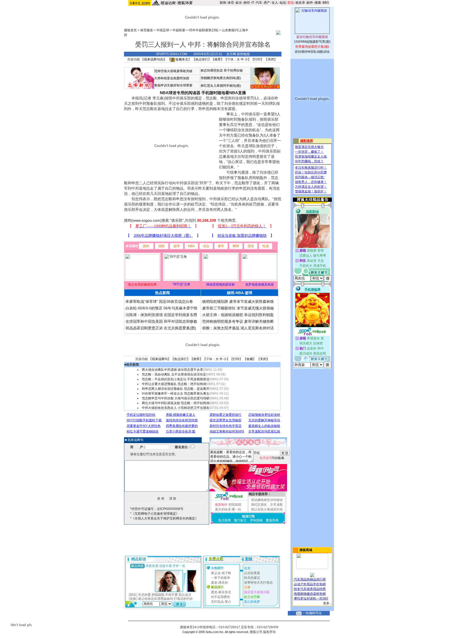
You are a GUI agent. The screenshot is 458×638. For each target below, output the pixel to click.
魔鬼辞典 (272, 520)
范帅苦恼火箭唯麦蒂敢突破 (173, 71)
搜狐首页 (130, 30)
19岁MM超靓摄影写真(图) (312, 41)
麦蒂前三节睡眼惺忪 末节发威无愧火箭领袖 (238, 308)
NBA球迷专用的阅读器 (180, 92)
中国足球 (162, 30)
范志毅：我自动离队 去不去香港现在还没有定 (174, 374)
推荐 (217, 59)
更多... (327, 603)
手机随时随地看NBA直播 (223, 92)
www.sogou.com (146, 220)
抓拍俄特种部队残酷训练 (312, 52)
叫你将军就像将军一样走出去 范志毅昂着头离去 (175, 393)
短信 (283, 3)
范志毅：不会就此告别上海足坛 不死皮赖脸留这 (175, 379)
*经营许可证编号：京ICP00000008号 (156, 509)
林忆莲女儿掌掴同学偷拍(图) (221, 86)
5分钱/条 (271, 458)
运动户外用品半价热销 (310, 584)
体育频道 (146, 30)
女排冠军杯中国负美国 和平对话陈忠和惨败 (161, 321)
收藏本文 (181, 59)
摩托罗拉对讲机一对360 (311, 598)
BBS (326, 3)
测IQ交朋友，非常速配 (267, 504)
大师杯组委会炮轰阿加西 (171, 78)
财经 (247, 3)
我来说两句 (160, 359)
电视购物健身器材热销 (310, 594)
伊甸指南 (256, 520)
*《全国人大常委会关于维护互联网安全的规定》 (164, 518)
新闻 (223, 3)
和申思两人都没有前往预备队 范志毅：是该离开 (175, 389)
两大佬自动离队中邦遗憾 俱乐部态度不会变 (172, 370)
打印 (257, 59)
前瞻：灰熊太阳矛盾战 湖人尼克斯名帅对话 (238, 328)
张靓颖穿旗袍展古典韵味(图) (221, 78)
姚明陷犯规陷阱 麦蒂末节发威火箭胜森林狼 (238, 301)
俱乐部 (176, 220)
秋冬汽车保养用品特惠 (310, 589)
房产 (267, 3)
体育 (231, 3)
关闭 (271, 59)
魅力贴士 (240, 520)
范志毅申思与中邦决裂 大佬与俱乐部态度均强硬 (175, 398)
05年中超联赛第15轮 (203, 30)
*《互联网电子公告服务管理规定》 (154, 513)
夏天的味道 (223, 509)
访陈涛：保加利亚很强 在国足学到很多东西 (161, 315)
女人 (275, 3)
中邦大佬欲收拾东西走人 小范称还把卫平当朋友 (175, 408)
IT (253, 3)
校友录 (300, 3)
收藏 (249, 359)
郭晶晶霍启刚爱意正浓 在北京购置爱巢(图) (161, 328)
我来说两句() (154, 59)
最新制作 (221, 504)
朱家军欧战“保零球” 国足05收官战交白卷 (159, 301)
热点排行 (201, 59)
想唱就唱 (234, 504)
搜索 (318, 3)
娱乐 (239, 3)
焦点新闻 (224, 520)
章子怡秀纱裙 (233, 70)
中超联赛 (179, 30)
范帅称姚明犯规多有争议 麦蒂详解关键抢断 (238, 321)
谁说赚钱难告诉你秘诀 (267, 500)
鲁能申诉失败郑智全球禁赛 (173, 85)
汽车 (259, 3)
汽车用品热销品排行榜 (310, 579)
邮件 (310, 3)
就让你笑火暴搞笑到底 (267, 509)
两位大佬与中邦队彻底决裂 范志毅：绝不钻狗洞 (175, 403)
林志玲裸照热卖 (212, 70)
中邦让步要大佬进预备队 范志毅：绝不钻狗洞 (174, 384)
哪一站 (236, 509)
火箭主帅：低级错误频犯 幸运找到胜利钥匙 (238, 315)
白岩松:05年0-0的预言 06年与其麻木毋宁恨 (161, 308)
